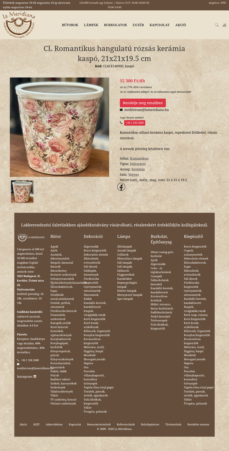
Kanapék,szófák (60, 323)
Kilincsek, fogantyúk (97, 331)
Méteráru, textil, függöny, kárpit (94, 349)
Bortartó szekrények (63, 274)
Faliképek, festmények (91, 273)
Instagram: (25, 376)
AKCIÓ (180, 25)
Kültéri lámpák (127, 290)
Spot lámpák (125, 298)
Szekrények (57, 387)
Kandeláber (124, 278)
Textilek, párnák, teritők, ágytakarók (96, 393)
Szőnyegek (90, 383)
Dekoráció (138, 164)
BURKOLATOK (115, 25)
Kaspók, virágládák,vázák (95, 313)
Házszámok (91, 295)
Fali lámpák (124, 262)
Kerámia (138, 169)
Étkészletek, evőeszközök (92, 260)
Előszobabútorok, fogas (61, 289)
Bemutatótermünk (99, 424)
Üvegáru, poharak (95, 411)
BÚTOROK (70, 25)
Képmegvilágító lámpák (127, 284)
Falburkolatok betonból (160, 282)
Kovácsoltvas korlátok (159, 298)
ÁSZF (36, 424)
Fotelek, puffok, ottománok (60, 305)
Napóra (88, 363)
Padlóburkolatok (161, 312)
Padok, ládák (58, 371)
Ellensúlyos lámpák (129, 258)
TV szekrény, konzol (63, 399)
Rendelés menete (198, 424)
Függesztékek (126, 274)
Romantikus (139, 158)
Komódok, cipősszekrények (61, 333)
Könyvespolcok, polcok (60, 353)
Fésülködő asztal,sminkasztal (62, 297)
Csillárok (123, 254)
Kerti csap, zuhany (196, 315)
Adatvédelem (54, 424)
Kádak (88, 298)
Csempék (156, 276)
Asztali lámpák (126, 250)
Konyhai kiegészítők (97, 335)
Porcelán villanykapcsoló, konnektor (94, 375)
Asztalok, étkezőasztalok (59, 256)
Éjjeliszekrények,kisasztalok (68, 282)
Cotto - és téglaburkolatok (161, 270)
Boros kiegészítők (95, 250)
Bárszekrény (58, 270)
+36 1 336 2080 (135, 122)
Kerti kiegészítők (94, 319)
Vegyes (133, 174)
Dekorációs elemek (96, 254)
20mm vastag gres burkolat (162, 254)
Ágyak (54, 246)
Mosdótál (90, 355)
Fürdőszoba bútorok (63, 311)
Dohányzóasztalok (62, 278)
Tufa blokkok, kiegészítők (93, 401)
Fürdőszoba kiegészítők (91, 281)
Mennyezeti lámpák (129, 295)
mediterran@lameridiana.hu (35, 368)
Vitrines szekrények (63, 403)
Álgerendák (91, 246)
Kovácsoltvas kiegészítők (92, 341)
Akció (23, 424)
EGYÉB (138, 25)
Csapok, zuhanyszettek (193, 252)
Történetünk (173, 424)
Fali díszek (90, 266)
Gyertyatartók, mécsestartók (93, 289)
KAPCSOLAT (160, 25)
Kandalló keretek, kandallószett (95, 305)
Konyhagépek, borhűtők (59, 345)
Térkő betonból (160, 316)
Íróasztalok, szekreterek (58, 317)
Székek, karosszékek (63, 383)
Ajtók (53, 250)
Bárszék (55, 266)
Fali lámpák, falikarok (125, 268)
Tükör (54, 395)
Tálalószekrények (61, 391)
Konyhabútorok (60, 339)
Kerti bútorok (59, 327)
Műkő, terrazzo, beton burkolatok (162, 306)
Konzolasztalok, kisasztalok (60, 365)
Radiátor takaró (60, 379)
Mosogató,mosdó (94, 359)
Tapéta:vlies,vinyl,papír (99, 387)
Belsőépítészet (150, 424)
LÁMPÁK (91, 25)
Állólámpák (124, 246)
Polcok (54, 375)
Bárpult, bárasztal (61, 262)
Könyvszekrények (62, 359)
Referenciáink (126, 424)
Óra (86, 367)
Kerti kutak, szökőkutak (91, 325)
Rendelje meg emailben (143, 103)
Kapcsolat (75, 424)
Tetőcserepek (159, 320)
